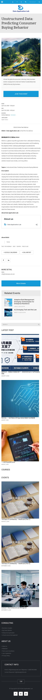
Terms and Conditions (8, 651)
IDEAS (14, 246)
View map (12, 115)
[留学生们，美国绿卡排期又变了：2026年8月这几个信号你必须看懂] (20, 352)
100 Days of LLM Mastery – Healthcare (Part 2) (15, 563)
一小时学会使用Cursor (8, 462)
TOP (21, 681)
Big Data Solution (7, 630)
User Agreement (6, 653)
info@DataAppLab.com (8, 274)
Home (8, 242)
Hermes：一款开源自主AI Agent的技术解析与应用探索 (18, 418)
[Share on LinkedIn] (9, 260)
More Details (21, 283)
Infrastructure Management (10, 635)
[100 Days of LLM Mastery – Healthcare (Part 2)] (20, 544)
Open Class (4, 119)
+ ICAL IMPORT (26, 252)
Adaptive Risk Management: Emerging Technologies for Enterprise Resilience (24, 302)
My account (32, 2)
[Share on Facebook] (3, 260)
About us (4, 646)
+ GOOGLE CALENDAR (10, 252)
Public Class (25, 246)
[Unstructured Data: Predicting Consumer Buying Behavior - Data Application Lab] (21, 9)
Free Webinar (8, 246)
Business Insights (7, 628)
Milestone (4, 648)
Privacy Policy (6, 655)
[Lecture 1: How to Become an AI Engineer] (20, 588)
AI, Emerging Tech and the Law (25, 310)
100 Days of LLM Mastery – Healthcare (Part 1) (15, 519)
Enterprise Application (8, 632)
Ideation (19, 246)
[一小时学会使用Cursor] (20, 442)
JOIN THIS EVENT (21, 94)
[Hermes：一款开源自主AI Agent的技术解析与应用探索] (20, 398)
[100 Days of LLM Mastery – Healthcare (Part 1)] (20, 500)
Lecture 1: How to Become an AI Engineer (14, 608)
